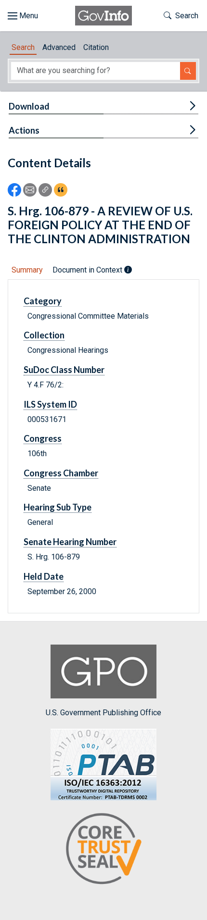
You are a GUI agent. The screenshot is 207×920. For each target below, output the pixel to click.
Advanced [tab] (59, 47)
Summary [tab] (27, 269)
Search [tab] (23, 47)
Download (29, 106)
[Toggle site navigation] (23, 15)
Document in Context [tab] (88, 269)
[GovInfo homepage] (103, 15)
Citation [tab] (96, 47)
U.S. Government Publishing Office (103, 712)
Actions (24, 130)
